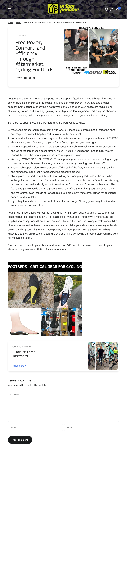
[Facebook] (25, 78)
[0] (116, 9)
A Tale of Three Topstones (23, 354)
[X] (30, 78)
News (18, 22)
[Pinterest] (34, 78)
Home (10, 22)
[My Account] (111, 9)
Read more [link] (18, 366)
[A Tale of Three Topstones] (103, 356)
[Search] (106, 9)
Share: (18, 78)
